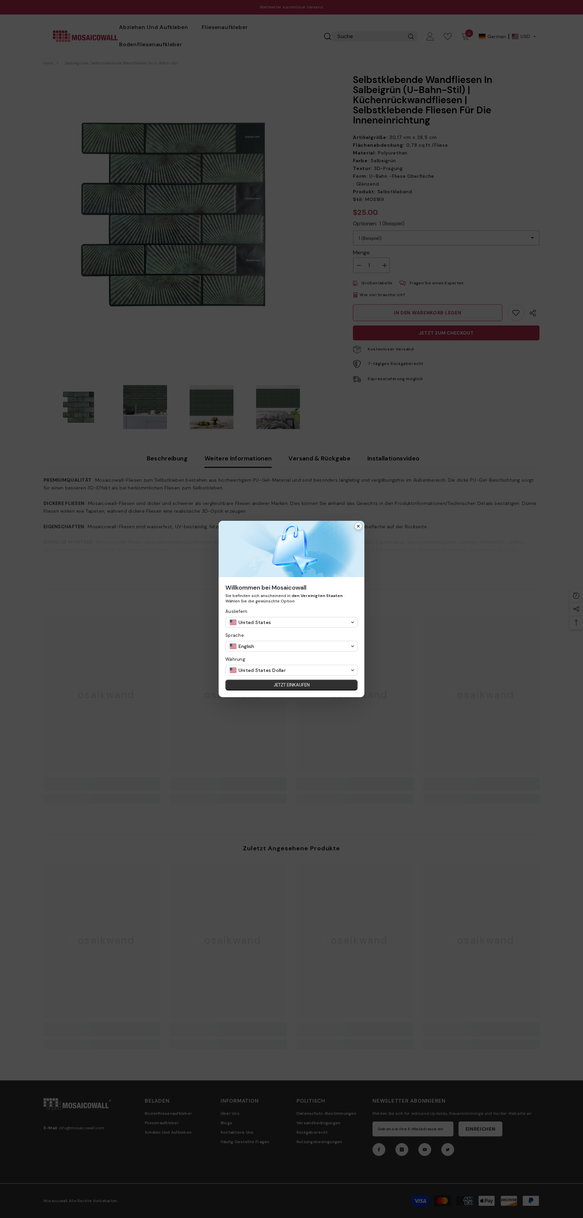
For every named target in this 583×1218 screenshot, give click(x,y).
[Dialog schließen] (358, 527)
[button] (291, 622)
